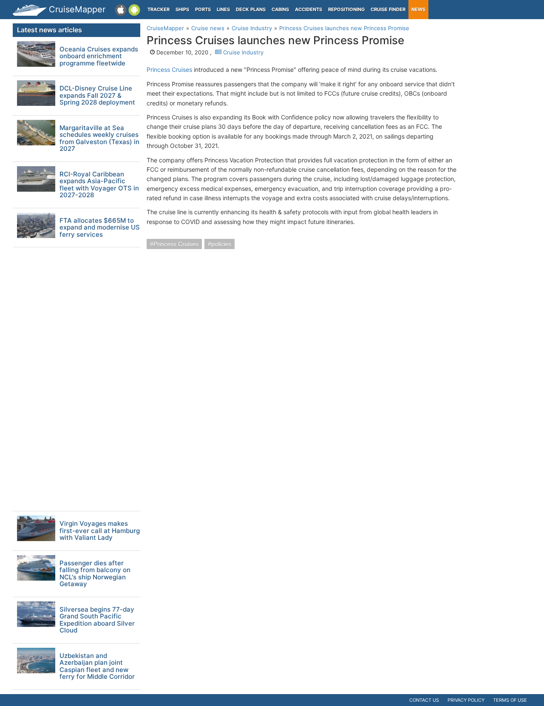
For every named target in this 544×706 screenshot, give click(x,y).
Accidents (308, 9)
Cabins (280, 9)
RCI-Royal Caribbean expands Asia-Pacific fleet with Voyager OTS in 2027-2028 (99, 185)
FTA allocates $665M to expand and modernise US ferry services (100, 227)
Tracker (158, 9)
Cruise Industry (242, 52)
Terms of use (510, 700)
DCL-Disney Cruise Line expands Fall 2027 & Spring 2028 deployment (97, 95)
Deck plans (251, 9)
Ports (203, 9)
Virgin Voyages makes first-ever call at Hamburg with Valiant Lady (100, 531)
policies (221, 244)
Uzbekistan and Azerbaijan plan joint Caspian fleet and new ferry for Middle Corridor (97, 666)
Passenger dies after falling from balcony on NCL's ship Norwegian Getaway (95, 574)
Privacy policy (466, 700)
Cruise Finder (388, 9)
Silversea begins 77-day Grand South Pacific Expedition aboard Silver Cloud (97, 620)
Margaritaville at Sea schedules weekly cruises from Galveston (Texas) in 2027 (99, 139)
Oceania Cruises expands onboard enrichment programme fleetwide (99, 56)
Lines (223, 9)
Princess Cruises (169, 69)
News (418, 9)
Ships (182, 9)
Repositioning (346, 9)
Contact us (424, 700)
